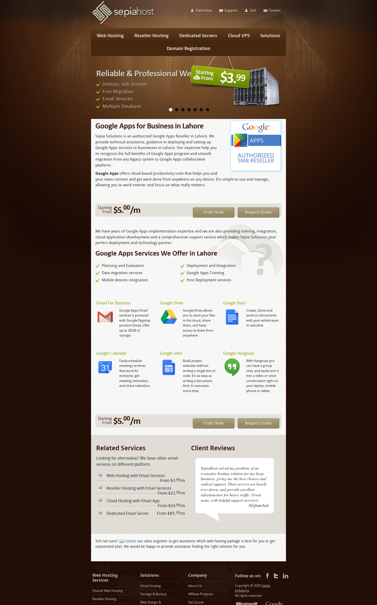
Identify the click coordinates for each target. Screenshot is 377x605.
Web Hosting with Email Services (135, 475)
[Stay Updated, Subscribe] (285, 576)
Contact (130, 541)
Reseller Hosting (104, 599)
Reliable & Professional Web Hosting (160, 73)
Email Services (118, 99)
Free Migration (118, 92)
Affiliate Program (200, 594)
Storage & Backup (153, 594)
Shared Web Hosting (107, 591)
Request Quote (258, 212)
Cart (253, 10)
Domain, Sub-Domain (125, 84)
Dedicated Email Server (127, 513)
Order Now (213, 212)
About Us (195, 586)
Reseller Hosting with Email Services (138, 488)
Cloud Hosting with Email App (133, 500)
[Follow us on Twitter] (276, 576)
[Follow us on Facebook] (266, 576)
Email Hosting (150, 586)
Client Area (204, 10)
